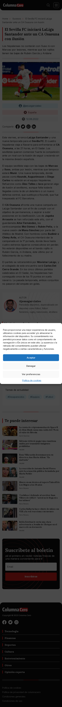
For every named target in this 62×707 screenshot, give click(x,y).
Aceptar (31, 357)
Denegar (31, 366)
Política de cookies (31, 380)
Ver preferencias (31, 374)
